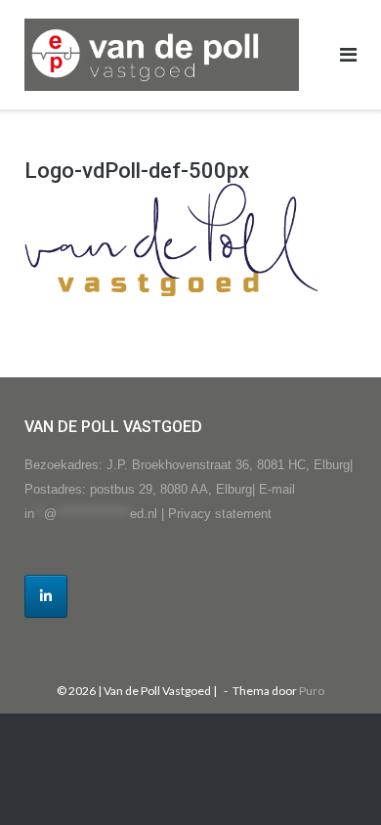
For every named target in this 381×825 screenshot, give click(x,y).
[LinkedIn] (45, 596)
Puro (311, 690)
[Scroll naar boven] (333, 778)
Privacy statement (220, 513)
